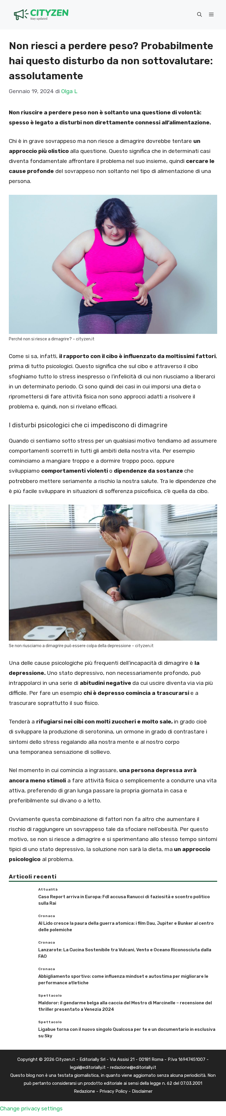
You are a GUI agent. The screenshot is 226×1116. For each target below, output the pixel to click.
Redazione (84, 1091)
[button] (199, 15)
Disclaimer (142, 1091)
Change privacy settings (31, 1108)
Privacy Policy (113, 1091)
